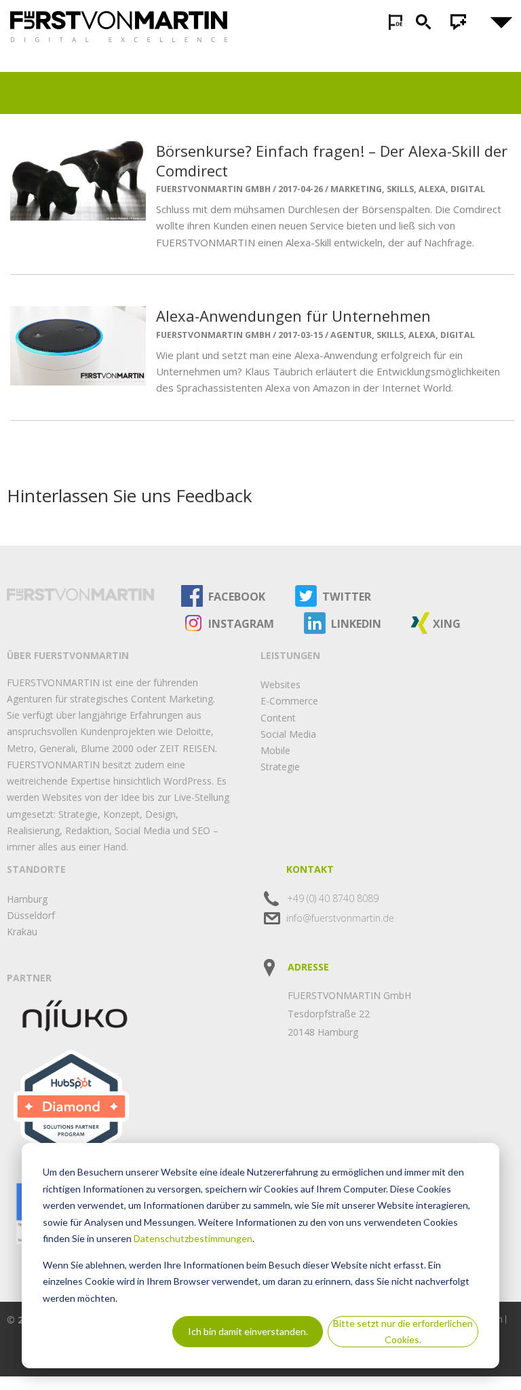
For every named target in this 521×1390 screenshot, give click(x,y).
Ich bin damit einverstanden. (248, 1331)
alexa (432, 189)
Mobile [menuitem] (275, 750)
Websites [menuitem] (280, 684)
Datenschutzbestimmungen (193, 1238)
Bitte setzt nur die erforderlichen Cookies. (403, 1331)
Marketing (356, 189)
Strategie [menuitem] (280, 766)
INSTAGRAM (241, 623)
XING (447, 623)
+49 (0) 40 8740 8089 (333, 898)
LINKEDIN (356, 623)
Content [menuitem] (278, 717)
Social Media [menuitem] (288, 734)
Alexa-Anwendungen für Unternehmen (293, 315)
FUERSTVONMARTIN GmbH (213, 189)
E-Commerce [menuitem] (289, 700)
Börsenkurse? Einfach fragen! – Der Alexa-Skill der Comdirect (331, 160)
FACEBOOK (236, 596)
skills (400, 189)
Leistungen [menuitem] (290, 655)
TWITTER (346, 596)
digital (467, 189)
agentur (351, 335)
